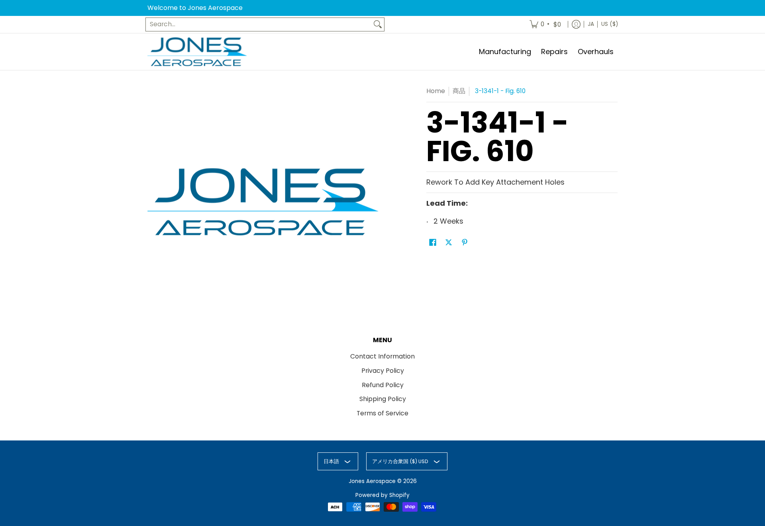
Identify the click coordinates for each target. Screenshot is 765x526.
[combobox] (258, 24)
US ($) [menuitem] (609, 24)
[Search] (377, 24)
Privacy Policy (382, 370)
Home (435, 90)
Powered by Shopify (382, 495)
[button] (432, 243)
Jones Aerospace (372, 481)
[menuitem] (546, 24)
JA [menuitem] (591, 24)
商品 (459, 90)
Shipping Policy (382, 398)
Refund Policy (383, 385)
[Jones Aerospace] (197, 51)
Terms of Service (382, 413)
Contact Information (382, 356)
